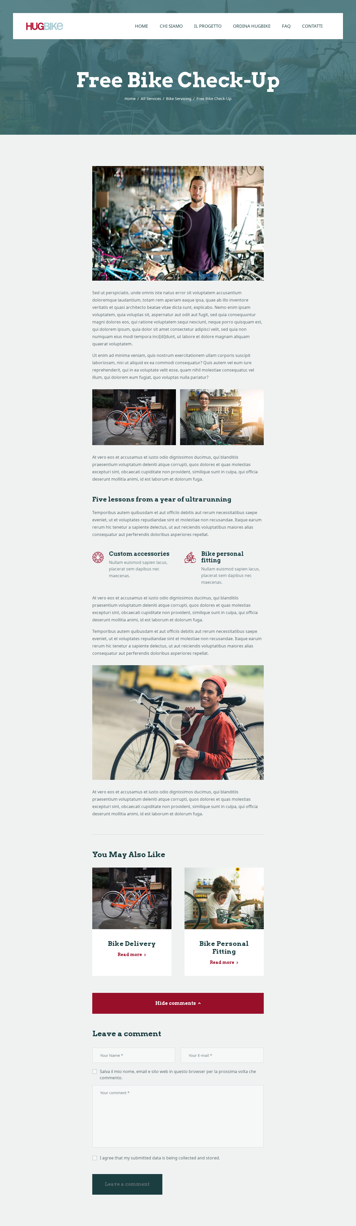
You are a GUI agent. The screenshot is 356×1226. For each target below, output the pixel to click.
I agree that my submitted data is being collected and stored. (160, 1158)
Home (130, 98)
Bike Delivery (132, 943)
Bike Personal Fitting (224, 947)
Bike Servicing (178, 98)
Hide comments (176, 1003)
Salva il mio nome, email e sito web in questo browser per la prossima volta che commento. (178, 1075)
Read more (130, 954)
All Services (151, 98)
